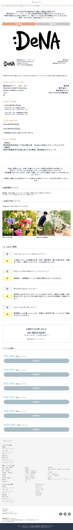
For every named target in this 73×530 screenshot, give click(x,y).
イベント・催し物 (29, 474)
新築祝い (4, 479)
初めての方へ (39, 486)
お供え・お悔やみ (29, 476)
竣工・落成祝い (6, 470)
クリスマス (28, 479)
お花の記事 (38, 494)
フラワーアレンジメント (8, 448)
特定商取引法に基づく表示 (9, 513)
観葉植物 (4, 455)
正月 (26, 481)
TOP (3, 5)
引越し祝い (5, 481)
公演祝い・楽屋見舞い (31, 472)
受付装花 (50, 467)
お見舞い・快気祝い (30, 477)
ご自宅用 (50, 472)
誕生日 (27, 467)
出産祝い (27, 469)
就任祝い (4, 476)
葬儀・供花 (5, 457)
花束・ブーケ (5, 453)
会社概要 (4, 510)
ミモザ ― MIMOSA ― (54, 475)
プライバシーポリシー (8, 512)
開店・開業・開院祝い (8, 467)
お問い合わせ (39, 493)
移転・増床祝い (6, 469)
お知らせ (38, 491)
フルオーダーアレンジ (8, 462)
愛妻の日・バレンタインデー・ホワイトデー (59, 479)
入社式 (49, 477)
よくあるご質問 (40, 489)
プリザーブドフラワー (8, 452)
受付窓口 (19, 24)
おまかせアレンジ (6, 459)
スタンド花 (5, 450)
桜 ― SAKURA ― (53, 473)
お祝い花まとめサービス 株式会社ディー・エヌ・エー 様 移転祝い (23, 5)
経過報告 (53, 24)
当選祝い (4, 474)
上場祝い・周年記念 (7, 472)
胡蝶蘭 (4, 447)
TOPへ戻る (5, 509)
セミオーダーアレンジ (8, 460)
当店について (39, 487)
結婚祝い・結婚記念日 (31, 470)
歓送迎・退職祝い (6, 477)
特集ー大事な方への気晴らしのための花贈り (59, 470)
